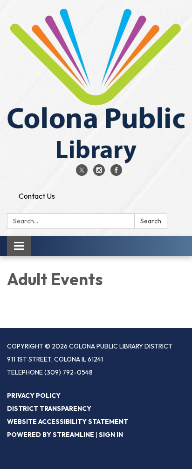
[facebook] (116, 173)
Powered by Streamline (50, 434)
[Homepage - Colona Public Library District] (96, 86)
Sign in (111, 434)
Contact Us (37, 196)
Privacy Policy (34, 395)
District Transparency (49, 408)
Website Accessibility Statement (67, 421)
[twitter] (82, 173)
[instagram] (99, 173)
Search (150, 221)
